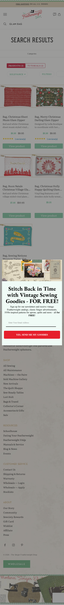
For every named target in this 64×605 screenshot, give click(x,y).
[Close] (58, 264)
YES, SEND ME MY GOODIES (32, 334)
